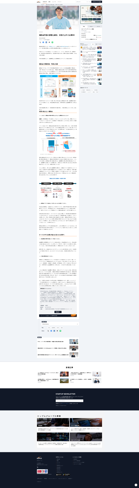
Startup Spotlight (42, 38)
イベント (59, 1)
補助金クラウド (52, 46)
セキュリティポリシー (62, 478)
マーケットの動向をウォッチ (91, 39)
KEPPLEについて (60, 465)
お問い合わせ (39, 478)
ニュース (54, 1)
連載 (49, 1)
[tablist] (91, 26)
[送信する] (82, 401)
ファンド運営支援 (77, 460)
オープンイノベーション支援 (79, 462)
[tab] (84, 26)
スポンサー (59, 470)
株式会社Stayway (64, 46)
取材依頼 (58, 468)
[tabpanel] (91, 34)
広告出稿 (58, 467)
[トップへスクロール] (136, 485)
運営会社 (70, 478)
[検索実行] (89, 2)
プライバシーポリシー (65, 403)
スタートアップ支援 (77, 464)
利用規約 (45, 478)
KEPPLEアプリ (59, 472)
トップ (38, 4)
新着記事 (45, 1)
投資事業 (75, 459)
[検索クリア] (87, 2)
